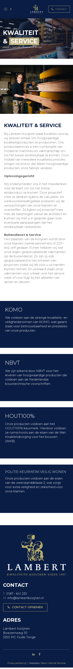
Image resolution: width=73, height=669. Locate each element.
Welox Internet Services (53, 663)
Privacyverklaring (17, 663)
